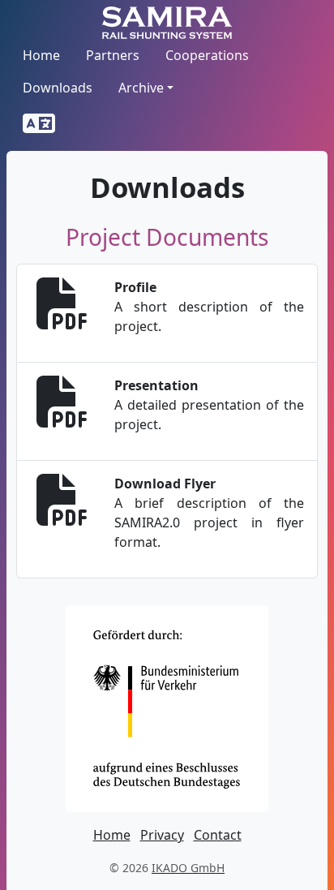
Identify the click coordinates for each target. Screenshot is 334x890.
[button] (39, 124)
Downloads (57, 88)
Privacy (162, 835)
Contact (218, 835)
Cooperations (207, 55)
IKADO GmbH (188, 867)
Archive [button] (141, 88)
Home (41, 55)
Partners (112, 55)
